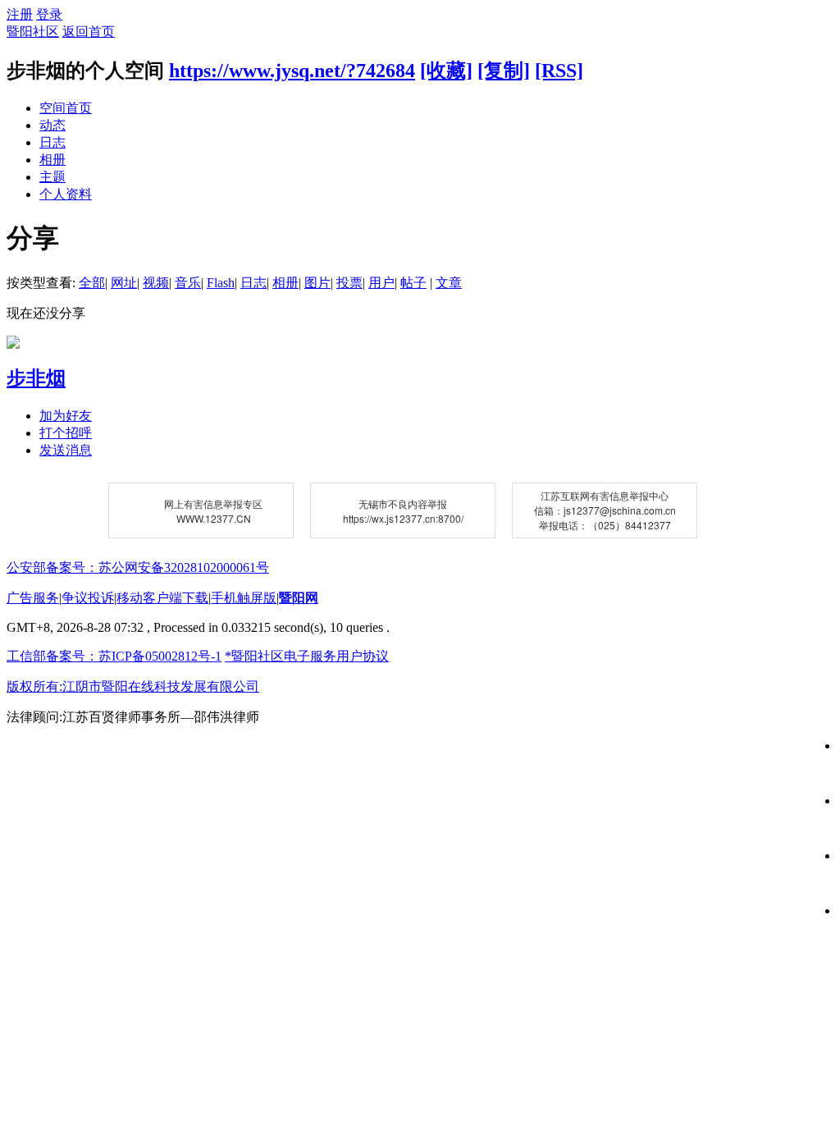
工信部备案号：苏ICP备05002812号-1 (114, 656)
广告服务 (33, 598)
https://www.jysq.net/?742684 (292, 70)
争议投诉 (88, 598)
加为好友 (65, 416)
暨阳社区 (33, 32)
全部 (92, 283)
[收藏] (446, 70)
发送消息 (65, 450)
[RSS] (559, 70)
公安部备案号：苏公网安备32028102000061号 (138, 567)
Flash (221, 283)
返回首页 (88, 32)
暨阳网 (298, 598)
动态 (52, 125)
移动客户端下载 (162, 598)
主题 (52, 177)
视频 (156, 283)
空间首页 (65, 108)
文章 (449, 283)
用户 (381, 283)
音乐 (188, 283)
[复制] (503, 70)
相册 (52, 160)
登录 (49, 14)
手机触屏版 (243, 598)
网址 (124, 283)
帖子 (413, 283)
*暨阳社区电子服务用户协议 (307, 656)
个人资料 (65, 194)
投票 (349, 283)
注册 (20, 14)
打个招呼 (65, 433)
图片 (317, 283)
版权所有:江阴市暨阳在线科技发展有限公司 (133, 686)
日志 (52, 142)
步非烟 (36, 378)
